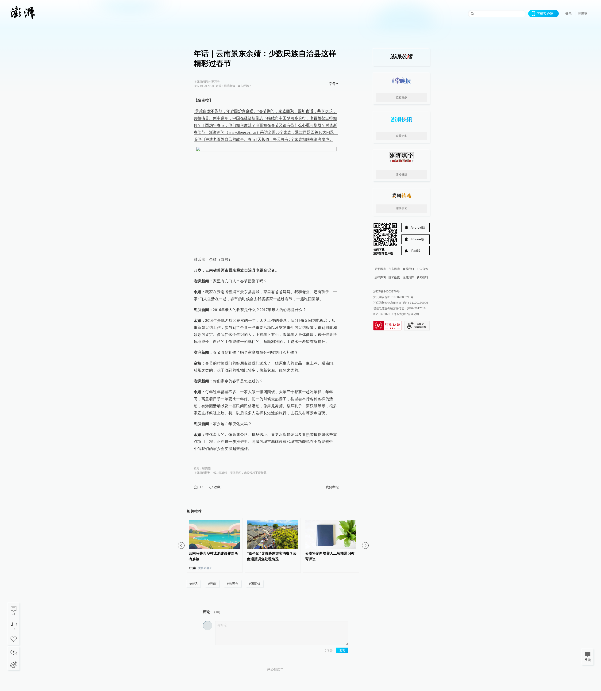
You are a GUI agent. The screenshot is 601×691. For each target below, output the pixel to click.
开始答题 (401, 174)
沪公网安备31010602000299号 (393, 297)
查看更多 (401, 97)
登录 (568, 13)
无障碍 (583, 13)
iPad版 (415, 251)
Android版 (418, 227)
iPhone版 (417, 239)
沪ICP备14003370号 (386, 291)
